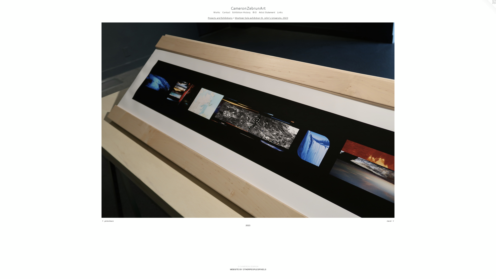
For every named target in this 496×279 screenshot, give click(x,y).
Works (216, 12)
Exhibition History (241, 12)
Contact (226, 12)
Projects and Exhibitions (220, 18)
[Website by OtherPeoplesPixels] (488, 8)
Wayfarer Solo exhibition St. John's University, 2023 (261, 18)
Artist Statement (267, 12)
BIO (255, 12)
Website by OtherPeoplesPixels (248, 269)
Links (280, 12)
